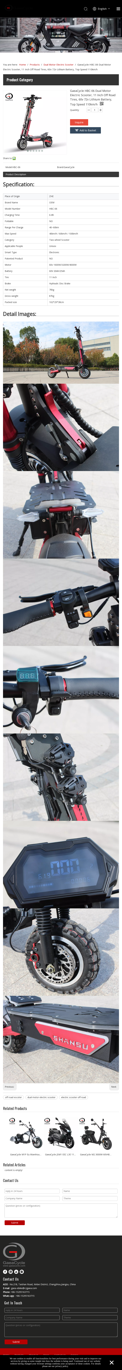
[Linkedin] (11, 1272)
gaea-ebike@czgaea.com (24, 1288)
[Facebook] (5, 1272)
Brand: (60, 167)
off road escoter (13, 1097)
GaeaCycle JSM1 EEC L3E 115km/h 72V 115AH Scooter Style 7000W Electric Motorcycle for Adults (61, 1154)
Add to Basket (88, 130)
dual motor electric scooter (41, 1097)
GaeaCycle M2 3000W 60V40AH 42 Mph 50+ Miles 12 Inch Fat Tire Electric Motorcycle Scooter (96, 1154)
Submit (14, 1222)
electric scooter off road (73, 1097)
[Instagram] (22, 1272)
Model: (8, 167)
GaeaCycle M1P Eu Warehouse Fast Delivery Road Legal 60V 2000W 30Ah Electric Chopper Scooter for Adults (26, 1154)
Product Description (16, 174)
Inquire (79, 122)
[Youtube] (16, 1272)
